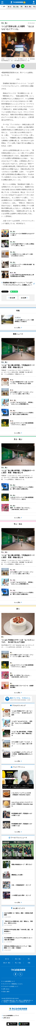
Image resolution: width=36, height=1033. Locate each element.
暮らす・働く (28, 6)
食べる (9, 6)
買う (22, 6)
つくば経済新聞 (16, 2)
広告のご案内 (6, 991)
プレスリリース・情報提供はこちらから (13, 984)
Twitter (20, 974)
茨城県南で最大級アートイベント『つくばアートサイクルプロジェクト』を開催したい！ (17, 284)
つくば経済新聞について (9, 981)
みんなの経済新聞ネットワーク (18, 1009)
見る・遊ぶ (16, 6)
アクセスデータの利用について (10, 986)
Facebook (15, 974)
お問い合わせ (6, 989)
